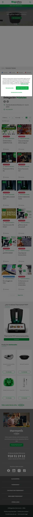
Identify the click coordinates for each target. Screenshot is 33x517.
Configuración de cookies (16, 92)
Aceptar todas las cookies (22, 87)
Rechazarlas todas (10, 87)
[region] (16, 85)
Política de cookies (24, 83)
